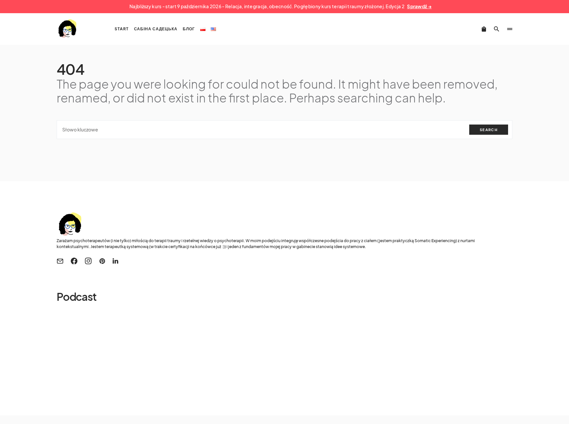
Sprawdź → (419, 6)
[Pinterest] (102, 261)
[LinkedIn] (115, 261)
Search (489, 129)
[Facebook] (74, 261)
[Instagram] (88, 261)
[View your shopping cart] (484, 29)
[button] (496, 29)
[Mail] (60, 261)
